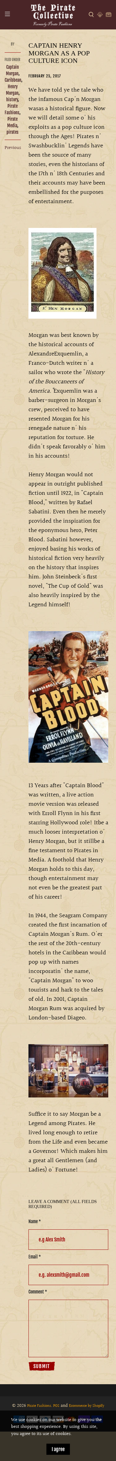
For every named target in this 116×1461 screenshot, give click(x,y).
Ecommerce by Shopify (86, 1406)
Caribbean (13, 80)
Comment (37, 1291)
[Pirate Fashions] (53, 15)
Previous (13, 147)
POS (56, 1406)
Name (34, 1221)
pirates (12, 132)
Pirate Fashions (39, 1406)
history (12, 99)
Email (34, 1256)
